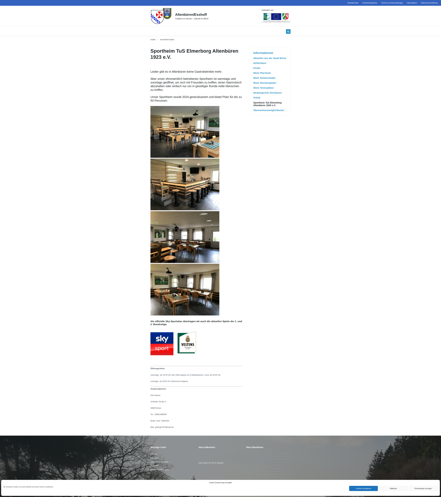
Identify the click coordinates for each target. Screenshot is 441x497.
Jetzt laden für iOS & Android (210, 463)
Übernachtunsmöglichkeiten (268, 110)
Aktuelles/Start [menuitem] (353, 3)
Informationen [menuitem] (412, 3)
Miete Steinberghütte (264, 83)
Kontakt (153, 454)
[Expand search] (288, 31)
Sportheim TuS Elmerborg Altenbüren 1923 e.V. (267, 104)
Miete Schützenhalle (264, 78)
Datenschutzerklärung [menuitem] (429, 3)
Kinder (257, 68)
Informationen (167, 40)
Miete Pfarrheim (262, 73)
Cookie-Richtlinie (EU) (159, 470)
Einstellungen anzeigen (423, 488)
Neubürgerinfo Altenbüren (267, 93)
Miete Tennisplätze (263, 88)
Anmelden (154, 466)
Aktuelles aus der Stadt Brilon (269, 58)
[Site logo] (161, 24)
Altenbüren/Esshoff (191, 14)
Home (152, 40)
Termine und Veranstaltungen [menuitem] (392, 3)
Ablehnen (393, 488)
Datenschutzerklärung (159, 462)
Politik (256, 97)
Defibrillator (259, 63)
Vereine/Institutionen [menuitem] (369, 3)
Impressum (154, 458)
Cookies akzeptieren (363, 488)
